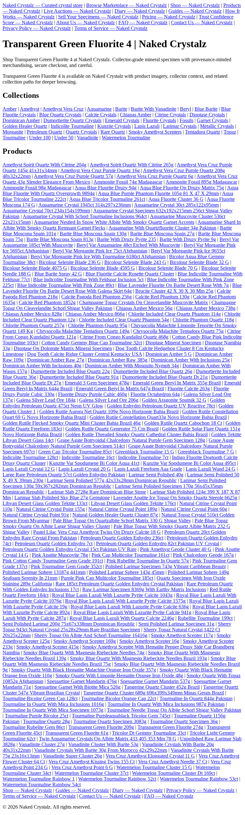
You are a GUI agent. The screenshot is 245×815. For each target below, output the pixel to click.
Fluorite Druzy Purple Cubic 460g (92, 394)
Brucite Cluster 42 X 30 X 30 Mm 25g (174, 291)
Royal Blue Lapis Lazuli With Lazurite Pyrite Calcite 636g (130, 606)
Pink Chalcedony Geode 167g (203, 555)
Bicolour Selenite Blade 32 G (199, 262)
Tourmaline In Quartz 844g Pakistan (196, 698)
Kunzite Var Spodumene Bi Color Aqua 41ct (94, 463)
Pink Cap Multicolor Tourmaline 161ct (130, 555)
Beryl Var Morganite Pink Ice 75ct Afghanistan (100, 250)
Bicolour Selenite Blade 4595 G (103, 268)
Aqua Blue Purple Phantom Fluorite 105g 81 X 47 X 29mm (158, 193)
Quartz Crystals (81, 132)
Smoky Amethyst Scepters (155, 132)
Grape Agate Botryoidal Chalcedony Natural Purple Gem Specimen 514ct (118, 443)
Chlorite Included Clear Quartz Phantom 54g (124, 319)
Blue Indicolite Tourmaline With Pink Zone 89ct (65, 285)
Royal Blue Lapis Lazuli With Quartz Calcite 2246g (122, 618)
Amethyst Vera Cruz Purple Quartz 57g (73, 176)
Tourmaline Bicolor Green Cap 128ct (40, 698)
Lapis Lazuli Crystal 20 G (84, 469)
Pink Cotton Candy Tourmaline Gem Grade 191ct (53, 560)
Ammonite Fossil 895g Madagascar (201, 182)
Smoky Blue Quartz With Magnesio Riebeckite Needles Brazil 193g (138, 658)
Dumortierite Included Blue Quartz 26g (152, 371)
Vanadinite (87, 137)
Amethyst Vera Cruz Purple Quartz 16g (100, 170)
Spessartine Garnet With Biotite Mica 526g (77, 687)
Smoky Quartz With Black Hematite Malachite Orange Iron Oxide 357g (83, 669)
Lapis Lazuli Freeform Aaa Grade (148, 469)
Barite (121, 109)
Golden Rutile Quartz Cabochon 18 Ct (183, 423)
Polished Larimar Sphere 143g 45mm (126, 572)
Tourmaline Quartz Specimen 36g (184, 721)
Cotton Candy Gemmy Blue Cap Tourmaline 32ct (91, 342)
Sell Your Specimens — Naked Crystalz (98, 16)
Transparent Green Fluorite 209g (101, 727)
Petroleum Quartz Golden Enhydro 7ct (54, 543)
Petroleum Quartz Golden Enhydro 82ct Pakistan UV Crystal (157, 543)
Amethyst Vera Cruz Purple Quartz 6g (154, 176)
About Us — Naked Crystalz (85, 22)
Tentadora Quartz (202, 132)
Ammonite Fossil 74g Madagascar (127, 182)
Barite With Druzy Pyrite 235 (126, 239)
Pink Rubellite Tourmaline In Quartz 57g (148, 560)
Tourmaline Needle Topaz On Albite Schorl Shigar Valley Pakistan (174, 710)
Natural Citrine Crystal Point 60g (194, 509)
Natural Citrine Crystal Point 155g (50, 509)
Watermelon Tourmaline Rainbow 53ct (199, 779)
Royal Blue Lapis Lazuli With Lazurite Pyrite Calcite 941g (132, 612)
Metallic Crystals (217, 126)
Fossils (186, 120)
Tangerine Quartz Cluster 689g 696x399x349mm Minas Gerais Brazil (153, 692)
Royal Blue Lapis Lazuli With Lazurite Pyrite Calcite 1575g (125, 601)
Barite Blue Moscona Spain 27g (162, 233)
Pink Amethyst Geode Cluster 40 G (176, 549)
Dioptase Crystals (207, 114)
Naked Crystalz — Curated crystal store (43, 5)
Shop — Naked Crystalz (195, 5)
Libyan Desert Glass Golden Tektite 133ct (45, 503)
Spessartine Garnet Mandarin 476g (82, 681)
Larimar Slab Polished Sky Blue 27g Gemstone (62, 497)
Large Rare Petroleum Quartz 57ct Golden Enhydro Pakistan (64, 474)
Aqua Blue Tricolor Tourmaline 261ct (107, 199)
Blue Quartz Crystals (60, 114)
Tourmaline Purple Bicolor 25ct (36, 715)
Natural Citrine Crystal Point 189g (122, 509)
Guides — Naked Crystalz (195, 11)
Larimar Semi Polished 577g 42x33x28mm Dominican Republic (112, 480)
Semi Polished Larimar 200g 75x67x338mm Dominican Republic (69, 624)
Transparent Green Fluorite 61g (76, 733)
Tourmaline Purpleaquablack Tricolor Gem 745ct (121, 715)
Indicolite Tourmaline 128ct (30, 457)
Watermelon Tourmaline (126, 137)
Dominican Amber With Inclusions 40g (42, 365)
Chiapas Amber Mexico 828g (32, 314)
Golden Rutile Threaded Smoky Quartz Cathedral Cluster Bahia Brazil (136, 434)
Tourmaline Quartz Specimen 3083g (109, 721)
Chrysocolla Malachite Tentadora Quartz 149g (83, 331)
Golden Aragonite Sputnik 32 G (174, 400)
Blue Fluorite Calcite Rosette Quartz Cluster (129, 273)
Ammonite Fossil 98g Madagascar (37, 187)
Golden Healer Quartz (25, 126)
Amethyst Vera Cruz (63, 109)
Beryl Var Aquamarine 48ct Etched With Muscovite (128, 245)
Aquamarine (99, 109)
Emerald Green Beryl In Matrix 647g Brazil (120, 388)
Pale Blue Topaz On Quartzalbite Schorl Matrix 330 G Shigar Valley (122, 520)
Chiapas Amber (135, 114)
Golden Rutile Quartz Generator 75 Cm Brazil (112, 428)
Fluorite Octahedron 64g (155, 394)
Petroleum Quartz (44, 132)
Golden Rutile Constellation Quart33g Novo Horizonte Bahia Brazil (158, 417)
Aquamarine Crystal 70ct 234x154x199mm (46, 210)
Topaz (230, 132)
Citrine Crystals (170, 114)
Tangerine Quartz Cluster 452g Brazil (162, 687)
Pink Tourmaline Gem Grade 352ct (66, 566)
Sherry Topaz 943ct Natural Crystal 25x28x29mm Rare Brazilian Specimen (117, 626)
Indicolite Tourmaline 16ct (88, 457)
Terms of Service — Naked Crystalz (110, 28)
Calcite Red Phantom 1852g (47, 302)
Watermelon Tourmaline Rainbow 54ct (42, 784)
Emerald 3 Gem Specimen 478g (97, 382)
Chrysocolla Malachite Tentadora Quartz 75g (178, 331)
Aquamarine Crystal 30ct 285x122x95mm (176, 205)
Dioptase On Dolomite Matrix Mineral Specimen (63, 348)
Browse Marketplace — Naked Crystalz (126, 5)
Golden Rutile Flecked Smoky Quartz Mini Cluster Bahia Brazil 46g (72, 423)
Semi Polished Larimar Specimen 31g (176, 624)
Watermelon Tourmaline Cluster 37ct (92, 773)
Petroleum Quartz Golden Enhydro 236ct (121, 537)
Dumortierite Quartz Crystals (72, 120)
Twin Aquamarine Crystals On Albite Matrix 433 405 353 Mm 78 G (107, 738)
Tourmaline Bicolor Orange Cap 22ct (118, 698)
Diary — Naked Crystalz (140, 11)
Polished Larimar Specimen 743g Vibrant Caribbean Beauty (165, 566)
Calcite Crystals (100, 114)
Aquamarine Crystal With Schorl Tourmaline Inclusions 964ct (85, 216)
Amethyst (29, 109)
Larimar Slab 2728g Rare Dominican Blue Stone (97, 492)
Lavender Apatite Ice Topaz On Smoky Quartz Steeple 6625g (175, 497)
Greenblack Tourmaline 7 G (206, 451)
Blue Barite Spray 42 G (58, 273)
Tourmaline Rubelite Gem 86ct (34, 727)
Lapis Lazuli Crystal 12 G (29, 469)
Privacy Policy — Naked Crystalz (37, 28)
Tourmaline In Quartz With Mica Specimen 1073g (53, 710)
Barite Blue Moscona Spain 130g (93, 233)
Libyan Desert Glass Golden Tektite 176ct (133, 503)
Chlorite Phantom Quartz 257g (33, 325)
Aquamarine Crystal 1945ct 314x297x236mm (84, 205)
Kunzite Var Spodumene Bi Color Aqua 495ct (189, 463)
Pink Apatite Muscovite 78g (60, 555)
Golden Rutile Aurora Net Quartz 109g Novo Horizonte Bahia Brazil (109, 411)
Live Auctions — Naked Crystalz (77, 11)
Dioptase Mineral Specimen (173, 342)
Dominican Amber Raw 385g (117, 360)
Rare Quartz (112, 132)
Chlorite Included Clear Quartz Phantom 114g (174, 314)
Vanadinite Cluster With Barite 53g (103, 744)
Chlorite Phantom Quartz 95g (97, 325)
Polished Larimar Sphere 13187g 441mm (44, 572)
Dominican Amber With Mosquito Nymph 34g (132, 365)
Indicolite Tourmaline (72, 126)
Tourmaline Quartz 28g (46, 721)
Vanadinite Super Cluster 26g (72, 756)
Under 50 (63, 137)
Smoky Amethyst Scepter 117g (182, 635)
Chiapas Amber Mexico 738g (205, 308)
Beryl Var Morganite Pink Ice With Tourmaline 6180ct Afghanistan (98, 256)
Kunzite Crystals (114, 126)
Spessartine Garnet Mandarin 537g (155, 681)
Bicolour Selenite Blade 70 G (168, 268)
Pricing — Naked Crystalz (168, 16)
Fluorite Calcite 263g (188, 388)
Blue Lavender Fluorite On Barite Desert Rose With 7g (173, 285)
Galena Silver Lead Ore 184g (46, 400)
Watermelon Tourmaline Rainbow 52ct (117, 779)
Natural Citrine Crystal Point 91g (36, 515)
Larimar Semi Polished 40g (156, 474)
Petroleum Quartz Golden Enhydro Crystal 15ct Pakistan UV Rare (70, 549)
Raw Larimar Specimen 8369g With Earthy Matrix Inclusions (144, 589)
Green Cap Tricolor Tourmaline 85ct (75, 451)
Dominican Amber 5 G (168, 354)
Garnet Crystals (212, 120)
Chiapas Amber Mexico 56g (144, 308)
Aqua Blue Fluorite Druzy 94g (106, 187)
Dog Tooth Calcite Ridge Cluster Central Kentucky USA (84, 354)
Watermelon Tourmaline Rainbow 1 (39, 779)
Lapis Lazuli (147, 126)
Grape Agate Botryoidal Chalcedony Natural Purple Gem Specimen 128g (131, 440)
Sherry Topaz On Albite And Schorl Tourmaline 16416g (90, 635)
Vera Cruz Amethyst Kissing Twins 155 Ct (91, 761)
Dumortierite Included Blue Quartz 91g (79, 377)
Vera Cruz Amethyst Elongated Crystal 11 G (150, 756)
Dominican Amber (21, 120)
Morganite (13, 132)
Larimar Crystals (180, 126)
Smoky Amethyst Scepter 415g (47, 647)
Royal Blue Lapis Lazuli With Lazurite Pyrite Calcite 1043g (112, 595)
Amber (10, 109)
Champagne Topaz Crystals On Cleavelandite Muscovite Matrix (143, 302)
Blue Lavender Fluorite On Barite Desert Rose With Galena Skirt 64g (122, 288)
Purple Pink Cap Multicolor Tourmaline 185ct (107, 578)
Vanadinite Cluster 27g (42, 744)
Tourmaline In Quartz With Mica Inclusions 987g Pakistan (166, 704)
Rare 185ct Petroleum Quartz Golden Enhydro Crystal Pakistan (119, 583)
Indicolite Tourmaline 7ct (143, 457)
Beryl (185, 109)
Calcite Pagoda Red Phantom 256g (96, 296)
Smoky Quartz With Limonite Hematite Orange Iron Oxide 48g (119, 675)
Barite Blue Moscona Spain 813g (59, 239)
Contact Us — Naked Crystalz (202, 22)
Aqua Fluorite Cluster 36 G (176, 199)
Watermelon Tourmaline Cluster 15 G (154, 767)
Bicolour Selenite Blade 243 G (135, 262)
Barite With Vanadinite (153, 109)
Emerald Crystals (122, 120)
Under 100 (40, 137)
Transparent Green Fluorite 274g (170, 727)
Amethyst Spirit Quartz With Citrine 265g (132, 164)
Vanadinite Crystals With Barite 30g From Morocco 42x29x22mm (100, 750)
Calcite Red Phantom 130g (162, 296)
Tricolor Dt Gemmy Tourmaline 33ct (149, 733)
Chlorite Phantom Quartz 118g (203, 319)
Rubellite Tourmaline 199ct (205, 618)
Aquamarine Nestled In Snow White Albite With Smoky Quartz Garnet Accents (114, 222)
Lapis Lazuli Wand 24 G (210, 469)
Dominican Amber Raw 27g (55, 360)
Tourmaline (14, 137)
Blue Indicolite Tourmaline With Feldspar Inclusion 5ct (88, 279)
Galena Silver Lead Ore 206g (108, 400)
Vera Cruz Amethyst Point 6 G (82, 767)
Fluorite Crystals (159, 120)
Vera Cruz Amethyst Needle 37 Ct (172, 761)
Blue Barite (206, 109)
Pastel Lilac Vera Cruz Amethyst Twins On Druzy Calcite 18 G (97, 532)
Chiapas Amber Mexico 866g (95, 314)
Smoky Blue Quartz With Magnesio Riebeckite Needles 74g (84, 652)
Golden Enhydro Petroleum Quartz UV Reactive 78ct (161, 405)
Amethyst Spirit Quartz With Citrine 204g (44, 164)
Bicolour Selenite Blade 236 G (70, 262)
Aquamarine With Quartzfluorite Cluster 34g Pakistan (162, 228)
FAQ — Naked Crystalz (142, 22)
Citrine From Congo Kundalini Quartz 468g (124, 337)
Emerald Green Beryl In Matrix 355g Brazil (177, 382)
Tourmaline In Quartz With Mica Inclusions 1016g (53, 704)
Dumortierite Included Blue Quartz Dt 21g (165, 377)
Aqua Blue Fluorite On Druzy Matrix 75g (182, 187)
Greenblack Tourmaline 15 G (144, 451)
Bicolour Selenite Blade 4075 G (35, 268)
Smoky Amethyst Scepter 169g (84, 641)
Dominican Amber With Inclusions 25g (190, 360)
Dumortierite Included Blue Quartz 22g (70, 371)
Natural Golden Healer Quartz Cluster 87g (115, 515)
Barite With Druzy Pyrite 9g (188, 239)
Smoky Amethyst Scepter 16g (149, 641)
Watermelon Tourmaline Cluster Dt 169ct (173, 773)
